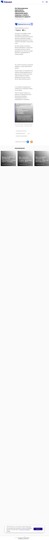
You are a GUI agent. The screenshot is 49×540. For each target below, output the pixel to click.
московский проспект (21, 130)
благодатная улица (20, 133)
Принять (38, 529)
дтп (29, 133)
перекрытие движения (21, 136)
